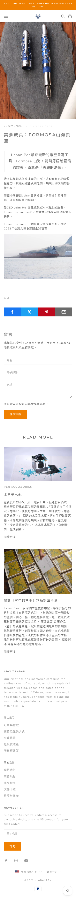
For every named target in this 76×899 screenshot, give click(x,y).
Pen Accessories (18, 486)
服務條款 (28, 347)
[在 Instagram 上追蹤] (16, 861)
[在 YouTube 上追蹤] (26, 861)
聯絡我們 (10, 770)
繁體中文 (52, 872)
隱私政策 (10, 347)
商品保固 (10, 783)
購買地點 (10, 776)
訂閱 (12, 846)
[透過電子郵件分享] (63, 312)
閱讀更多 (10, 537)
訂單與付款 (11, 725)
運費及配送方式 (14, 731)
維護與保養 (11, 796)
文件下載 (10, 789)
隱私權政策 (11, 751)
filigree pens (41, 125)
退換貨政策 (11, 744)
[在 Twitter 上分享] (29, 312)
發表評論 (15, 414)
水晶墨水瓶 (13, 494)
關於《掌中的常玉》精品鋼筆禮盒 (31, 600)
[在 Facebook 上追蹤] (6, 861)
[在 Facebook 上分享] (12, 312)
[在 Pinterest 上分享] (46, 312)
